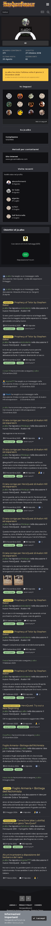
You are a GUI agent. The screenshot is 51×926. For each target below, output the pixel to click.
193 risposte (30, 325)
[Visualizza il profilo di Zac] (9, 104)
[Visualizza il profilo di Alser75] (31, 104)
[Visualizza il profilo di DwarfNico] (31, 112)
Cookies (38, 905)
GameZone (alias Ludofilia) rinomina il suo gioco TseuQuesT (24, 822)
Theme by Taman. (37, 910)
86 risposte (30, 438)
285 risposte (26, 844)
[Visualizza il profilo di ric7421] (8, 208)
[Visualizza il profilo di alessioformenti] (8, 182)
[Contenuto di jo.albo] (25, 43)
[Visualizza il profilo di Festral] (42, 112)
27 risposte (26, 878)
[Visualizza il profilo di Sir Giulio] (8, 191)
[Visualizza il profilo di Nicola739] (42, 96)
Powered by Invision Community (18, 910)
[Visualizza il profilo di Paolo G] (9, 112)
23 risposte (27, 723)
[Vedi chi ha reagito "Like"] (39, 438)
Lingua (12, 905)
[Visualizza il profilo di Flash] (20, 96)
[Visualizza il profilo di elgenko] (8, 199)
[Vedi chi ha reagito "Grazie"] (39, 473)
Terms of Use (18, 923)
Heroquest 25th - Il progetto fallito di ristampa (23, 829)
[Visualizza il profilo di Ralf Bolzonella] (8, 216)
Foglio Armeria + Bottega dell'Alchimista (23, 745)
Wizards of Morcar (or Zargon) (26, 292)
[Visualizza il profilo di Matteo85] (20, 104)
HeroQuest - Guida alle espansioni (27, 279)
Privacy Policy (25, 905)
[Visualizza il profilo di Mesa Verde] (20, 112)
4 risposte (27, 766)
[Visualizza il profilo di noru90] (42, 104)
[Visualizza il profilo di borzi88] (31, 96)
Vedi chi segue (40, 121)
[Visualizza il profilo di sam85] (9, 96)
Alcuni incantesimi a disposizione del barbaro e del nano (21, 856)
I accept (40, 918)
